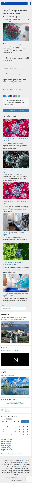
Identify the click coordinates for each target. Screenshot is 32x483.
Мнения (5, 314)
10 (3, 429)
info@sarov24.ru (20, 466)
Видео (4, 348)
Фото (3, 372)
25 (7, 434)
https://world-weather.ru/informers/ (15, 403)
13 (15, 429)
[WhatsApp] (16, 96)
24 (3, 434)
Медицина (8, 19)
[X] (11, 96)
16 (27, 429)
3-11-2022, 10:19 (20, 19)
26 (11, 434)
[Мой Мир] (9, 96)
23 (27, 432)
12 (11, 429)
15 (23, 429)
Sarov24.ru (22, 460)
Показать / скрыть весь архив (11, 454)
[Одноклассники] (6, 96)
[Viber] (14, 96)
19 (11, 432)
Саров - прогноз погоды (15, 402)
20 (15, 432)
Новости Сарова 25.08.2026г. (11, 351)
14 (19, 429)
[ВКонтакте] (4, 96)
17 (3, 432)
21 (19, 432)
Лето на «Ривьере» (7, 375)
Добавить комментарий (16, 111)
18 (7, 432)
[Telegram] (19, 96)
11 (7, 429)
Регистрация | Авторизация (12, 306)
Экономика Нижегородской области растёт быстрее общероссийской (13, 318)
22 (23, 432)
